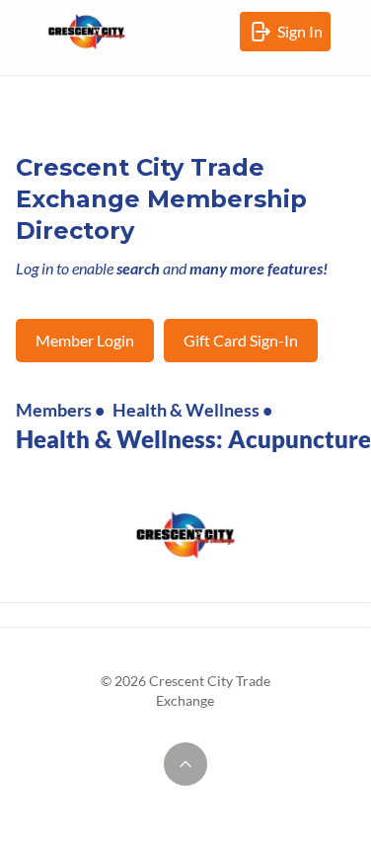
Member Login (85, 340)
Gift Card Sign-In (241, 340)
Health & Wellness (186, 410)
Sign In (304, 36)
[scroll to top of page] (185, 764)
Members (54, 410)
